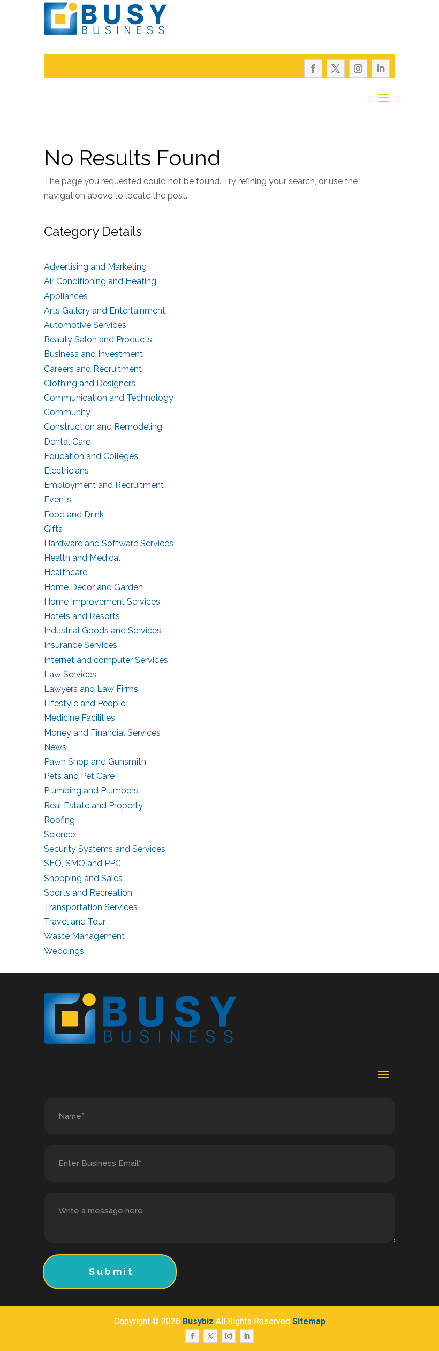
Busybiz (198, 1321)
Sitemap (309, 1321)
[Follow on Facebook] (313, 68)
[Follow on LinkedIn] (381, 68)
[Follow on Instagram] (358, 68)
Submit (111, 1271)
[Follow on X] (336, 68)
